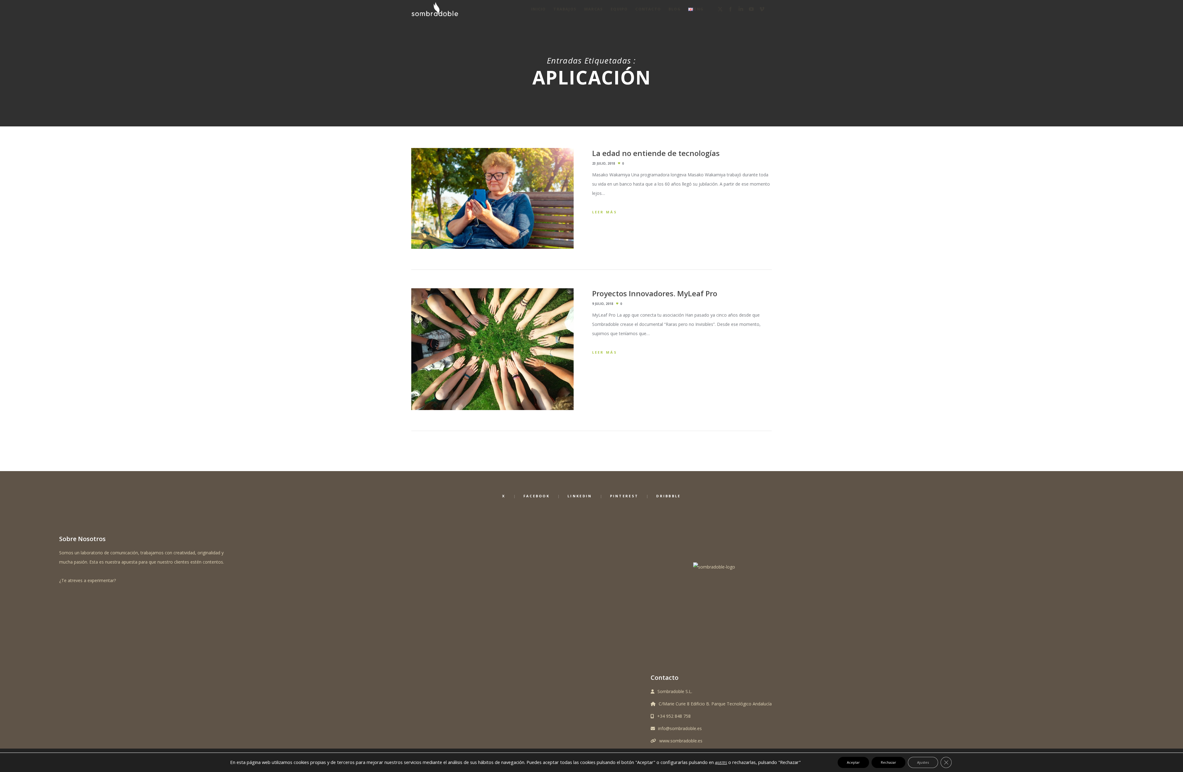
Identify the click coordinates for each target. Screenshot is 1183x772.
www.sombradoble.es (680, 741)
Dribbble (668, 496)
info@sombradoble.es (680, 728)
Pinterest (624, 496)
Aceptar (853, 762)
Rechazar (888, 762)
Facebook (536, 496)
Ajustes (923, 762)
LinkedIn (579, 496)
